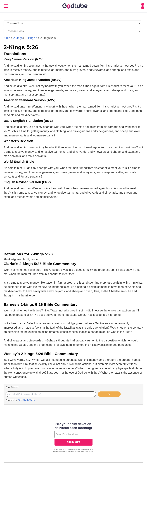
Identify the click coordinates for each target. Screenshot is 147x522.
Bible (7, 37)
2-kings (18, 37)
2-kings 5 (31, 37)
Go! (109, 394)
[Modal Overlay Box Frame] (73, 438)
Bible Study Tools (26, 400)
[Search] (142, 6)
